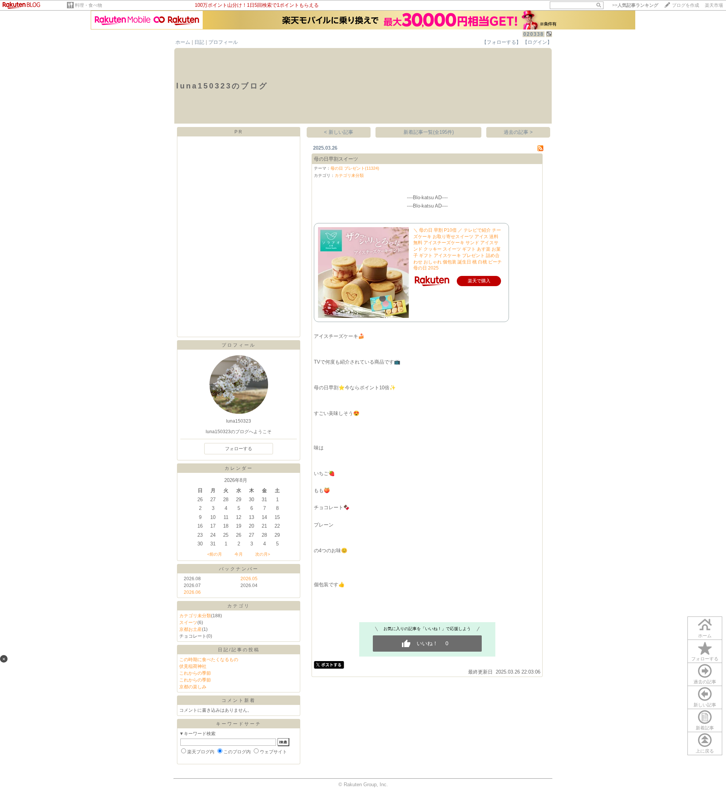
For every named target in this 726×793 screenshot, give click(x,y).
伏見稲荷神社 (192, 666)
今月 (238, 554)
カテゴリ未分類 (195, 615)
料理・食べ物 (88, 5)
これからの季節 (195, 673)
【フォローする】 (501, 42)
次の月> (262, 554)
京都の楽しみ (192, 686)
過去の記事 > (518, 132)
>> (635, 5)
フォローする (704, 658)
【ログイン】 (537, 42)
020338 (533, 34)
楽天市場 (714, 5)
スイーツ (188, 622)
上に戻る (705, 751)
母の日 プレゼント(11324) (354, 168)
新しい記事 (704, 705)
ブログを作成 (685, 5)
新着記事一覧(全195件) (428, 132)
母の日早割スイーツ (336, 159)
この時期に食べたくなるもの (208, 659)
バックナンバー (239, 569)
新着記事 (705, 728)
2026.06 (192, 592)
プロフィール (223, 42)
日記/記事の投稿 (239, 649)
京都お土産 (190, 629)
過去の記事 (704, 682)
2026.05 (249, 578)
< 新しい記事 (338, 132)
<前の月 (214, 554)
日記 (199, 42)
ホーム (182, 42)
